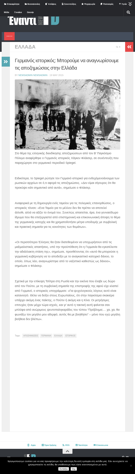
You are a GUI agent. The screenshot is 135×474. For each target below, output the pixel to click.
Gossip (30, 12)
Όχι (74, 469)
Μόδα (6, 12)
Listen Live (9, 36)
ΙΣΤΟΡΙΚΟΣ (70, 336)
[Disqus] (67, 386)
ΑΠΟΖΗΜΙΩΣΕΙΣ (30, 336)
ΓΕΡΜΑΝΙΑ (46, 336)
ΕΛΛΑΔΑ (25, 47)
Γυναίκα (18, 12)
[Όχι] (131, 465)
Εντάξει (64, 469)
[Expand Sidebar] (6, 62)
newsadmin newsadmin (32, 75)
